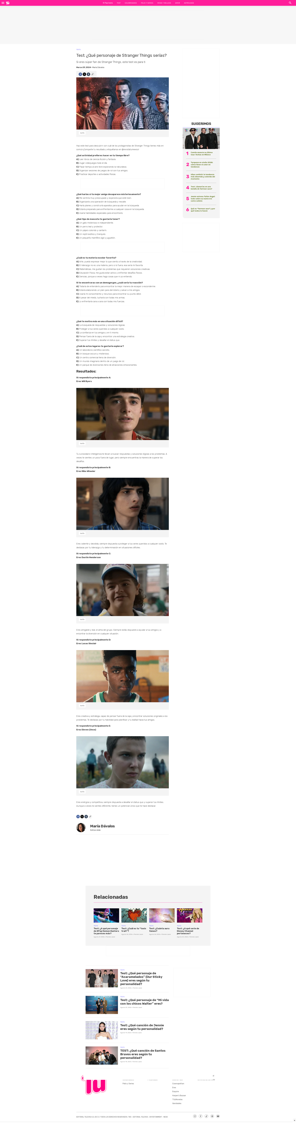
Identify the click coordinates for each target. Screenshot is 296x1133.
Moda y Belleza (164, 3)
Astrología (189, 3)
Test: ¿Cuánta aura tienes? (159, 929)
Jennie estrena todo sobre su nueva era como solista (203, 198)
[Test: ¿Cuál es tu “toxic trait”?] (134, 915)
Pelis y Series (147, 3)
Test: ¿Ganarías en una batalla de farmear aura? (201, 187)
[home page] (7, 3)
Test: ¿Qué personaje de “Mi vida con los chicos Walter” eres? (144, 1001)
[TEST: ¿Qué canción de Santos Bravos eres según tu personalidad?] (102, 1055)
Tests (78, 49)
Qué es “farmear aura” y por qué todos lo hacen (203, 210)
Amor (177, 3)
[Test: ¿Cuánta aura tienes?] (162, 915)
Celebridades (131, 3)
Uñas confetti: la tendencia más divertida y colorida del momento (203, 176)
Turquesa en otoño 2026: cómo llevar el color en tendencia (202, 164)
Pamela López (110, 937)
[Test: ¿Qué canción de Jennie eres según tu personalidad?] (102, 1030)
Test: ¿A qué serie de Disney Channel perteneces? (188, 931)
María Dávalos (98, 67)
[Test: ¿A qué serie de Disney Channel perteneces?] (189, 915)
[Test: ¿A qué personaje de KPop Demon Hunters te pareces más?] (106, 915)
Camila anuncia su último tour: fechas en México (202, 153)
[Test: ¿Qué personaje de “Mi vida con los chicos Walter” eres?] (102, 1005)
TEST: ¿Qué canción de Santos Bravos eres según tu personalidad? (142, 1054)
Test (119, 3)
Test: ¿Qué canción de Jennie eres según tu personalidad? (142, 1027)
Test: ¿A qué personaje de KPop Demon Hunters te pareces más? (106, 931)
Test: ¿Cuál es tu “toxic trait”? (133, 929)
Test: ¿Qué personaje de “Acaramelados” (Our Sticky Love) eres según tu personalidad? (141, 978)
